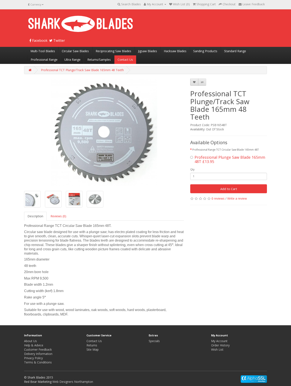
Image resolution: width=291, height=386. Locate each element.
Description (35, 216)
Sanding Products (205, 51)
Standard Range (235, 51)
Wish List (217, 349)
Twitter (58, 40)
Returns (91, 345)
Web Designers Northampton (72, 382)
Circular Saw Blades (75, 51)
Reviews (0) (58, 216)
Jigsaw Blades (147, 51)
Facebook (39, 40)
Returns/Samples (99, 60)
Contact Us (125, 60)
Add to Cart (228, 189)
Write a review (237, 198)
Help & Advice (33, 345)
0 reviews (218, 198)
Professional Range (44, 60)
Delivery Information (38, 354)
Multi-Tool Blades (42, 51)
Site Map (92, 349)
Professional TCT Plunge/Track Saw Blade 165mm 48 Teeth (82, 70)
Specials (154, 341)
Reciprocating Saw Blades (113, 51)
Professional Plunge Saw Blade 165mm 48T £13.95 (229, 159)
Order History (220, 345)
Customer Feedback (38, 349)
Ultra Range (72, 60)
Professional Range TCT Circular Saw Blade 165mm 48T (225, 149)
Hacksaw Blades (175, 51)
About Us (30, 341)
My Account (219, 341)
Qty (192, 169)
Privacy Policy (33, 358)
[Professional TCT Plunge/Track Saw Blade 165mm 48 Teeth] (104, 132)
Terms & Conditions (38, 362)
